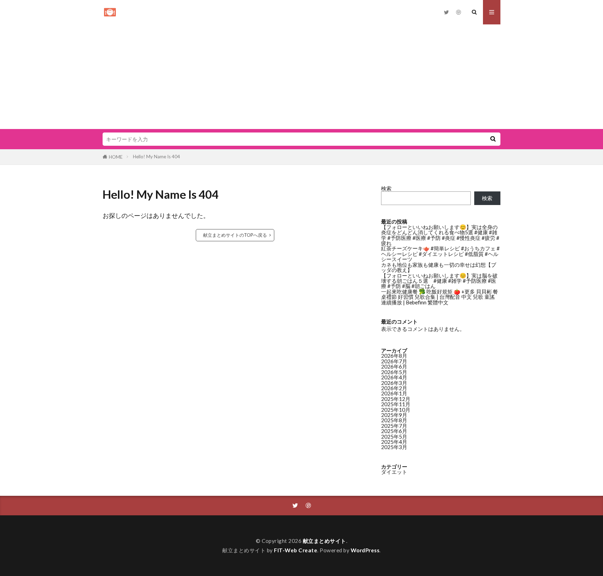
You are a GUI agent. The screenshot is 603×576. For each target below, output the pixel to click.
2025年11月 (395, 404)
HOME (115, 157)
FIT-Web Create (295, 550)
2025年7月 (394, 426)
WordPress (365, 550)
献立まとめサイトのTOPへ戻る (235, 235)
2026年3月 (394, 383)
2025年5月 (394, 436)
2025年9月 (394, 415)
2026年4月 (394, 377)
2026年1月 (394, 393)
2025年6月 (394, 431)
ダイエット (394, 472)
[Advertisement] (301, 77)
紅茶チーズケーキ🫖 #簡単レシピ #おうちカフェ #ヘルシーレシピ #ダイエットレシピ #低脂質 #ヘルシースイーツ (440, 253)
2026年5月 (394, 372)
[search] (492, 139)
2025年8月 (394, 420)
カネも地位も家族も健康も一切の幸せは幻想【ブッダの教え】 (438, 267)
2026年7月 (394, 361)
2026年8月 (394, 356)
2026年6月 (394, 366)
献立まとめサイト (324, 541)
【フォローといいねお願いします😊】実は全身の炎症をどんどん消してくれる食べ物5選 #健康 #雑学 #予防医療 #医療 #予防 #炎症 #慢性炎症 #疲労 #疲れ (440, 235)
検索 (386, 188)
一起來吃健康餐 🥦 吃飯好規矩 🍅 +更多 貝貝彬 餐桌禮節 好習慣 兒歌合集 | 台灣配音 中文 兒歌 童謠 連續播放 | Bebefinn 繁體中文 (439, 296)
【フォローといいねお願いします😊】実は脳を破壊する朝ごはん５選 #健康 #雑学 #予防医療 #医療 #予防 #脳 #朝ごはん (439, 280)
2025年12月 (395, 399)
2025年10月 (395, 410)
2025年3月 (394, 447)
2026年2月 (394, 388)
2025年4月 (394, 442)
